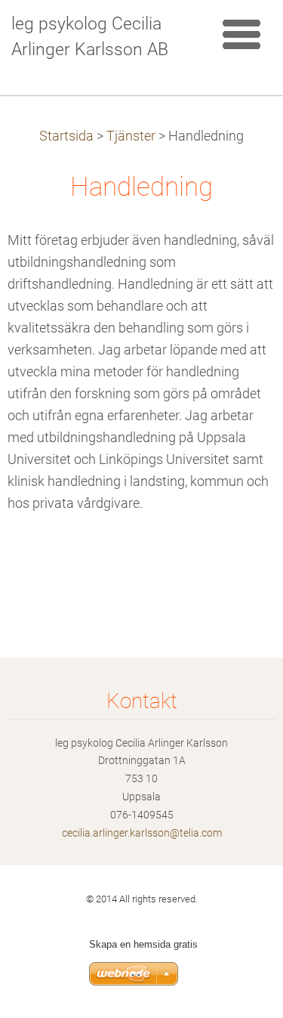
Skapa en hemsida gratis (143, 944)
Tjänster (130, 136)
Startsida (66, 136)
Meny (241, 34)
